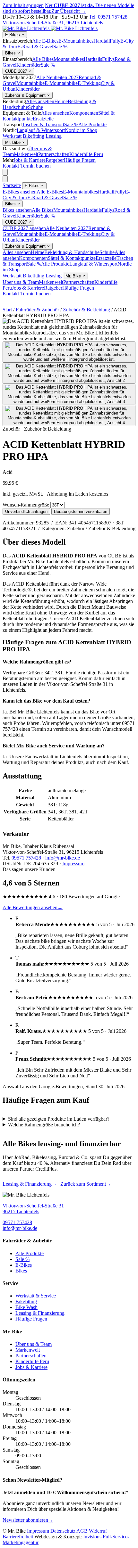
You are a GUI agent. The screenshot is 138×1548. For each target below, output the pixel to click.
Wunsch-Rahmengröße (26, 504)
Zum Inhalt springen (23, 5)
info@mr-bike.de (62, 857)
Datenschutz (62, 1531)
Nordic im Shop (81, 130)
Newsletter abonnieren (28, 1520)
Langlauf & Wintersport (41, 130)
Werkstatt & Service (35, 1295)
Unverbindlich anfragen (26, 511)
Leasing (54, 136)
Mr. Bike (13, 142)
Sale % (60, 46)
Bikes (11, 53)
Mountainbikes (69, 59)
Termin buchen (35, 166)
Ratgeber (55, 160)
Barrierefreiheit (18, 1536)
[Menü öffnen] (5, 172)
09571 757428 (26, 857)
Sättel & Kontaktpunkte (72, 258)
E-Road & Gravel (35, 46)
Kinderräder (28, 65)
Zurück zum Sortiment (85, 1184)
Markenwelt (26, 154)
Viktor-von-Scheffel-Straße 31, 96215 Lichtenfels (53, 22)
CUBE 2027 (16, 71)
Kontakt (11, 166)
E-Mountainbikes (75, 41)
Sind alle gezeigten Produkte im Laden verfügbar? (58, 1119)
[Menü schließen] (5, 179)
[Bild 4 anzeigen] (69, 415)
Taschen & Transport (43, 124)
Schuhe (35, 107)
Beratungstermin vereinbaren (80, 511)
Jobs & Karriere (29, 160)
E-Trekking (89, 83)
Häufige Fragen (80, 160)
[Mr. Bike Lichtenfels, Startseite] (50, 28)
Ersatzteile (43, 118)
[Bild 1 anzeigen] (69, 352)
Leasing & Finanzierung (30, 1184)
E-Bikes (13, 34)
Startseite (12, 185)
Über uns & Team (21, 282)
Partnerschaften (53, 154)
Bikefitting (33, 136)
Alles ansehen (40, 101)
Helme (61, 101)
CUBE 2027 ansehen (24, 228)
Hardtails (93, 59)
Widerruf (98, 1531)
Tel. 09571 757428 (108, 17)
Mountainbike (30, 83)
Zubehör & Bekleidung (86, 309)
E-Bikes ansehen (20, 191)
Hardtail (101, 41)
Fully (115, 41)
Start (7, 309)
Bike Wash (26, 1307)
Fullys (108, 59)
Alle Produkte (92, 124)
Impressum (73, 863)
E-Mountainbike (61, 83)
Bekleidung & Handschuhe (71, 252)
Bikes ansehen (17, 210)
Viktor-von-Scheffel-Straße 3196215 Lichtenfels (33, 1208)
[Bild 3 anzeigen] (69, 394)
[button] (69, 330)
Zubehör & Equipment (26, 95)
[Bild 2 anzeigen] (69, 373)
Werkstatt (12, 136)
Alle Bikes (43, 59)
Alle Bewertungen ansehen (33, 907)
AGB (82, 1531)
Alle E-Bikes (45, 41)
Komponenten (83, 113)
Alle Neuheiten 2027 (57, 77)
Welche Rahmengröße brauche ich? (44, 1124)
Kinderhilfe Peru (86, 154)
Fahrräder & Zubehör (37, 309)
